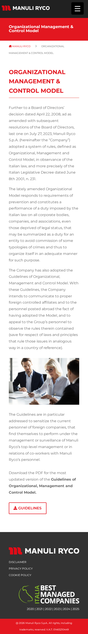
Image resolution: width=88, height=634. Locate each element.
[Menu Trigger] (77, 8)
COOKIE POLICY (20, 575)
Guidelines (30, 508)
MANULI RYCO (23, 46)
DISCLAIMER (17, 562)
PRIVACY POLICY (21, 568)
